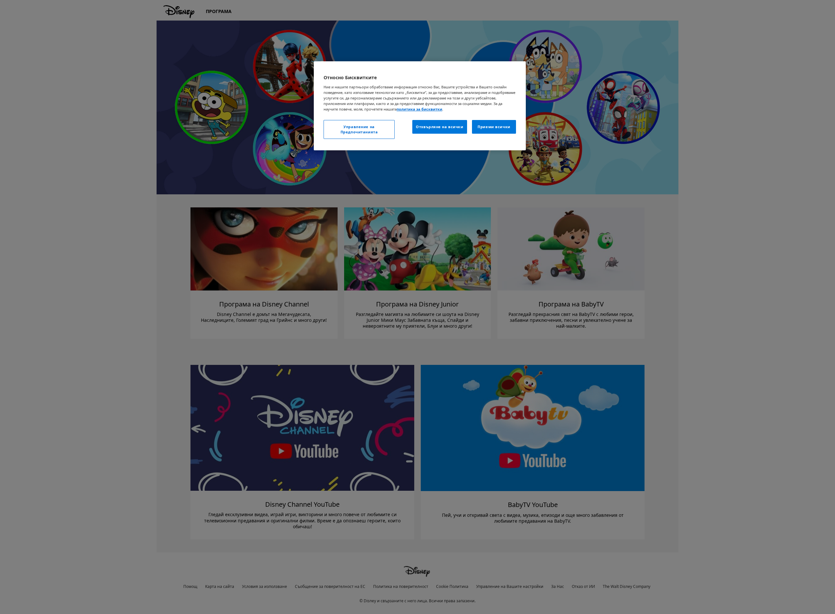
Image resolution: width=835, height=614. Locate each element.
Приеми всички (494, 126)
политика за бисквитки (419, 109)
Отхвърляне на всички (439, 126)
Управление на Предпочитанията (359, 129)
